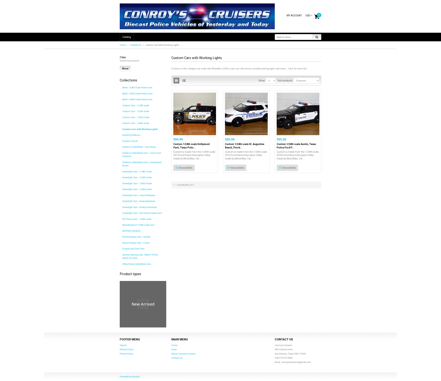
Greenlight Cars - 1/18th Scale (137, 171)
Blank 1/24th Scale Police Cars (137, 87)
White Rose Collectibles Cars (136, 264)
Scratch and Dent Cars (133, 248)
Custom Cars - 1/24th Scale (135, 111)
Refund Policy (126, 349)
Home (123, 45)
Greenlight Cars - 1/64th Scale (137, 189)
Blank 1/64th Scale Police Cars (137, 99)
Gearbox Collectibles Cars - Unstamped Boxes (141, 164)
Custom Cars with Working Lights (140, 129)
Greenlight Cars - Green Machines (138, 201)
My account (294, 15)
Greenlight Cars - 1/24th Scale (137, 177)
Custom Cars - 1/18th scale (135, 105)
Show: (262, 80)
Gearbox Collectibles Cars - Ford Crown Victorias (141, 155)
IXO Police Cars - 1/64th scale (136, 219)
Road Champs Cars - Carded (136, 237)
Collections (135, 45)
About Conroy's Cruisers (183, 353)
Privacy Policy (126, 353)
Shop (174, 349)
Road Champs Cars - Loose (136, 243)
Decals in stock (130, 141)
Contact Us (176, 358)
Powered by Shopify (130, 376)
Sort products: (285, 80)
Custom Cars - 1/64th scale (135, 123)
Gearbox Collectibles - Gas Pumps (139, 147)
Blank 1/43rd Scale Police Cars (137, 93)
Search (123, 345)
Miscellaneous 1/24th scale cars (138, 225)
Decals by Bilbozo (131, 135)
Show (125, 68)
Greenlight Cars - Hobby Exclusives (139, 207)
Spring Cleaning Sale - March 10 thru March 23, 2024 (140, 256)
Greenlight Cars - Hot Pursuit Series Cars (142, 213)
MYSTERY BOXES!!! (131, 231)
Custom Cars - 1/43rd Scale (135, 117)
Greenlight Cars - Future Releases (138, 195)
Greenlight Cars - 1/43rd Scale (137, 183)
